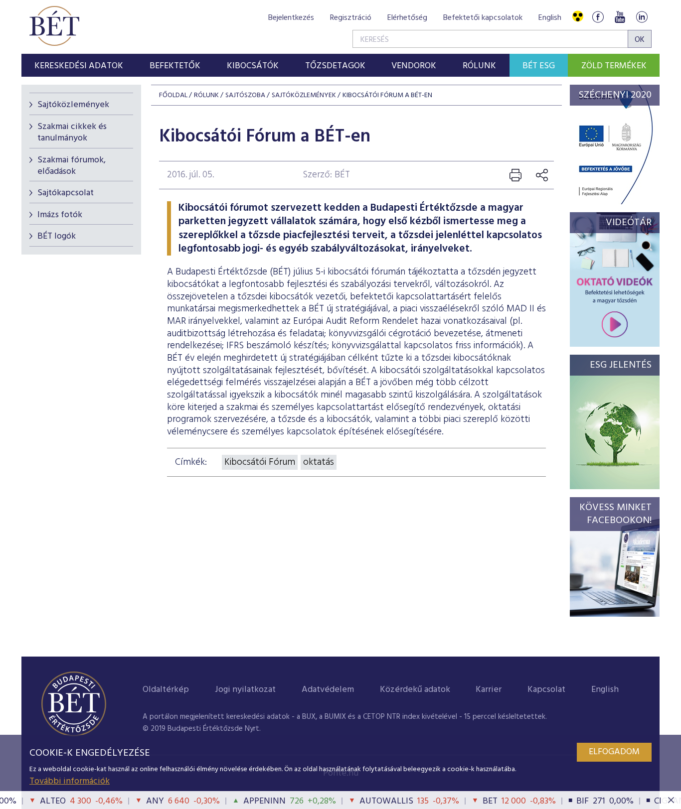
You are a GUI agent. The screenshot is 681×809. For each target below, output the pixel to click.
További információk (69, 781)
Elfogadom (614, 752)
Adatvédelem (328, 689)
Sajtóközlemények (73, 105)
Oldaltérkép (166, 689)
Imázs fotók (59, 215)
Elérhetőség (407, 17)
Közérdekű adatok (415, 689)
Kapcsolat (546, 689)
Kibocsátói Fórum (259, 462)
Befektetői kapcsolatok (482, 17)
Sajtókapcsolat (65, 193)
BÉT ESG (538, 66)
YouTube (620, 16)
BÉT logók (56, 236)
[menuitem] (79, 65)
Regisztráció (350, 17)
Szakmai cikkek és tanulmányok (72, 132)
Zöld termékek (614, 66)
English (549, 17)
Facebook (598, 16)
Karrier (489, 689)
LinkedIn (642, 16)
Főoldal (173, 95)
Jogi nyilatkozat (245, 689)
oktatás (318, 462)
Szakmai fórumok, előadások (71, 166)
